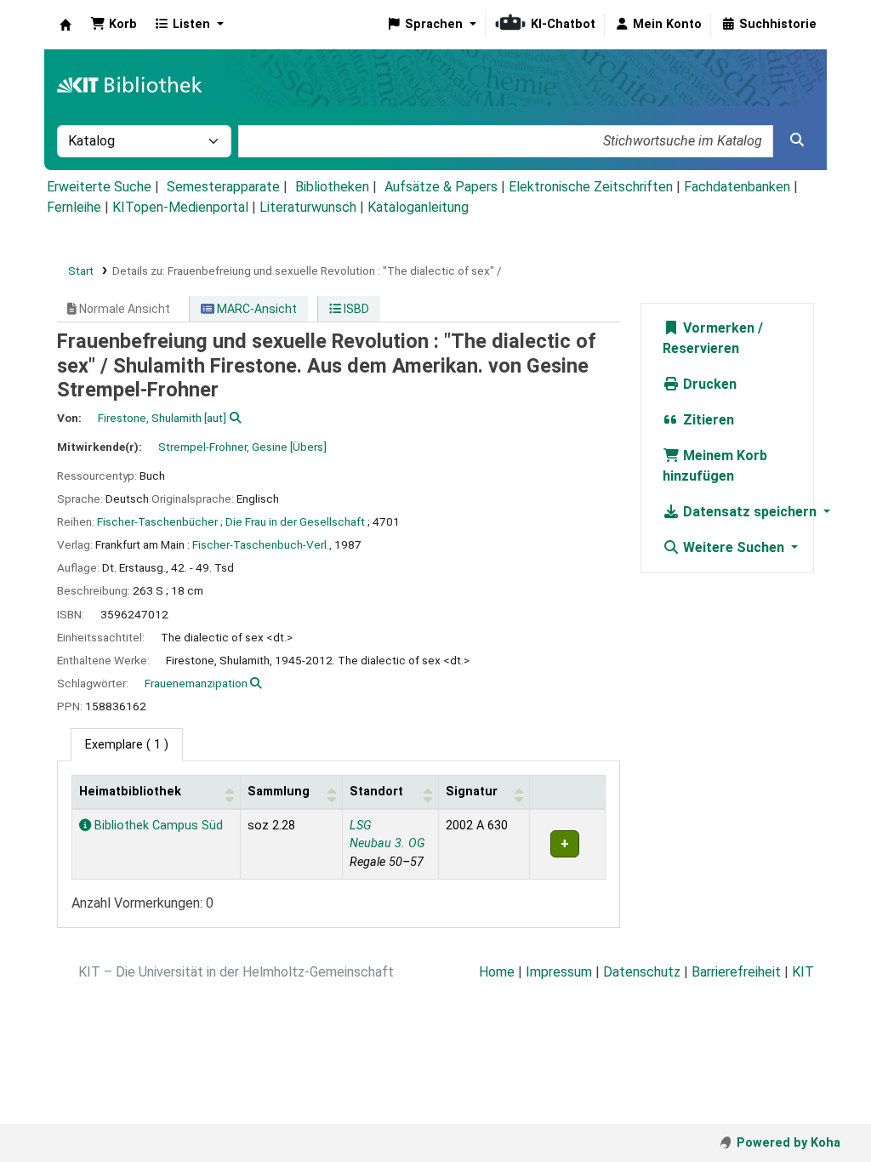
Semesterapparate (223, 187)
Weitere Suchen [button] (734, 547)
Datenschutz (641, 972)
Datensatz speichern (750, 512)
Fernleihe (74, 207)
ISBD (355, 309)
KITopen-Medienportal (180, 207)
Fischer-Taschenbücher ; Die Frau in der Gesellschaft (231, 521)
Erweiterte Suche (99, 187)
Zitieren (707, 420)
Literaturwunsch (307, 207)
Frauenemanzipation (196, 683)
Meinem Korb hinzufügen (715, 465)
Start (81, 270)
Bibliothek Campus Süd (157, 825)
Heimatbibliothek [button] (130, 791)
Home (497, 972)
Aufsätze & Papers (441, 187)
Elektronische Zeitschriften (591, 187)
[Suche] (797, 140)
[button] (113, 25)
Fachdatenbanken (737, 187)
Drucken (708, 384)
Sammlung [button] (279, 791)
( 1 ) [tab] (126, 745)
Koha (65, 25)
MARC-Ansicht (255, 309)
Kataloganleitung (418, 207)
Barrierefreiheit (736, 972)
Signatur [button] (472, 791)
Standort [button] (376, 791)
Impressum (559, 972)
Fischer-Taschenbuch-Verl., (262, 544)
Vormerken (717, 328)
